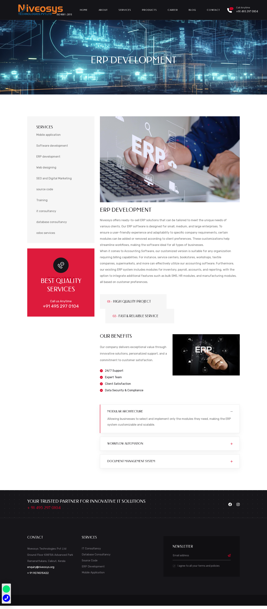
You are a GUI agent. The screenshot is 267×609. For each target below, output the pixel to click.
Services (125, 10)
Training (42, 200)
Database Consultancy (96, 554)
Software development (52, 145)
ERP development (48, 156)
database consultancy (51, 222)
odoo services (45, 233)
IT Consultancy (91, 548)
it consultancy (46, 211)
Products (149, 10)
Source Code (90, 560)
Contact (213, 10)
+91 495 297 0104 (247, 11)
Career (173, 10)
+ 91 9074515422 (38, 573)
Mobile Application (93, 572)
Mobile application (48, 134)
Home (84, 10)
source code (44, 189)
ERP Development (93, 566)
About (103, 10)
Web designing (46, 167)
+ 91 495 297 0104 (44, 507)
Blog (192, 10)
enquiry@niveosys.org (40, 567)
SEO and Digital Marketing (54, 178)
